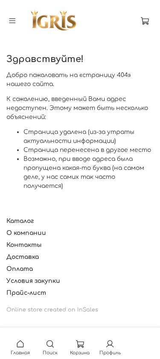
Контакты (24, 245)
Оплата (19, 269)
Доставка (22, 257)
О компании (26, 233)
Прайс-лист (26, 293)
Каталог (20, 221)
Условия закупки (33, 281)
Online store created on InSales (52, 310)
